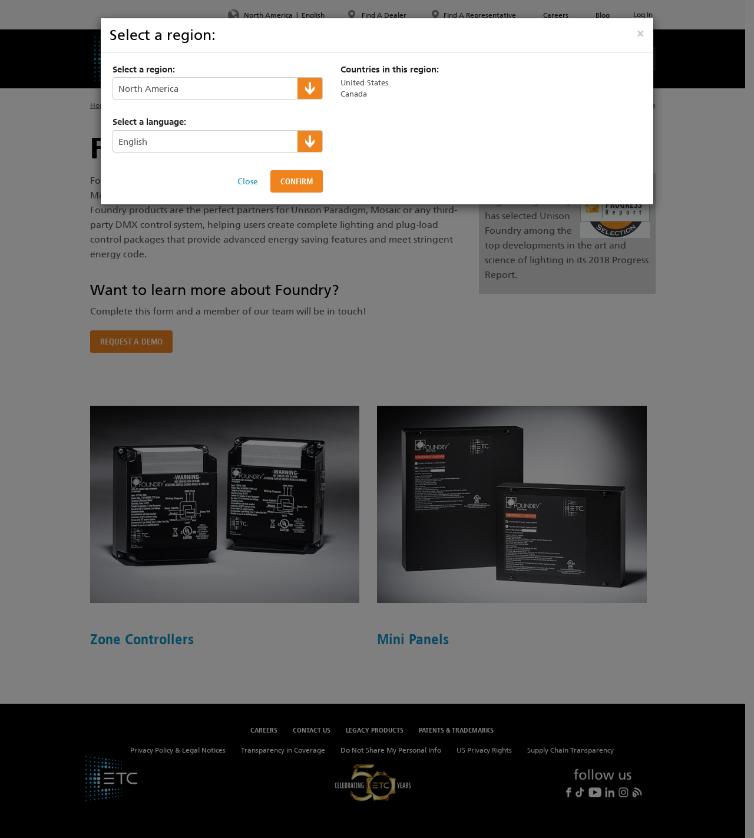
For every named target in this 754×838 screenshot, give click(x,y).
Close (247, 181)
